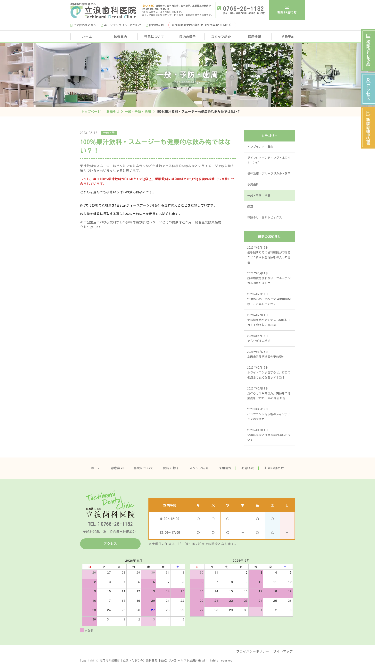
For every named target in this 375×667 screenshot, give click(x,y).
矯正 (250, 206)
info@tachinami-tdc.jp (155, 9)
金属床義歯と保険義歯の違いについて (269, 435)
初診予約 (288, 36)
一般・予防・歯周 (138, 111)
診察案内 (120, 36)
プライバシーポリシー (252, 651)
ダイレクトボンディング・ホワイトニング (269, 160)
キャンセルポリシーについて (123, 25)
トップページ (91, 111)
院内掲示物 (156, 25)
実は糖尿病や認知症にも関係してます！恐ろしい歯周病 (269, 320)
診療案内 (117, 468)
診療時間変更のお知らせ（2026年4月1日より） (202, 25)
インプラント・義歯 (260, 146)
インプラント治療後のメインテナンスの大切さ (269, 414)
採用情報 (254, 36)
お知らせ (112, 111)
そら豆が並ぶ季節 (258, 338)
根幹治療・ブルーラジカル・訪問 (269, 173)
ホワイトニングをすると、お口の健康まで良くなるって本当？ (269, 372)
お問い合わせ (287, 12)
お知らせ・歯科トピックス (264, 217)
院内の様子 (187, 36)
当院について (154, 36)
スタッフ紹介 (221, 36)
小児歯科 (253, 184)
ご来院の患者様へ (84, 25)
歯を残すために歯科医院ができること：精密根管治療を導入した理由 (269, 255)
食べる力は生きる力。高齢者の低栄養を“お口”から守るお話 (269, 393)
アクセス (110, 543)
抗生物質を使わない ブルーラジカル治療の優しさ (269, 278)
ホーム (87, 36)
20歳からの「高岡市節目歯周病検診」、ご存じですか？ (269, 299)
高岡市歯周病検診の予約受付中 (267, 354)
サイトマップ (283, 651)
